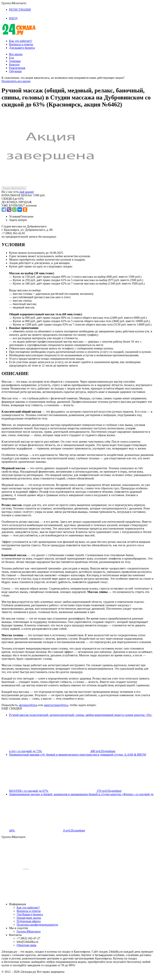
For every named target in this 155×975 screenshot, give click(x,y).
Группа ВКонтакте (29, 931)
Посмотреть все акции (16, 81)
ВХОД (13, 18)
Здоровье (15, 61)
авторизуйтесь (28, 705)
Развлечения (17, 67)
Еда (11, 57)
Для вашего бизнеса (22, 47)
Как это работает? (20, 41)
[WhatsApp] (14, 209)
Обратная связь (26, 945)
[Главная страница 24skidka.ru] (19, 34)
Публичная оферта (29, 921)
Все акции (15, 54)
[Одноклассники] (25, 209)
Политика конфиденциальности (37, 924)
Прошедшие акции (29, 917)
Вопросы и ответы (21, 44)
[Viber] (9, 209)
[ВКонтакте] (19, 209)
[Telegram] (4, 209)
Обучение (15, 71)
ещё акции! (26, 191)
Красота (14, 64)
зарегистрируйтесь (56, 705)
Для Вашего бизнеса (30, 914)
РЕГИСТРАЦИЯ (20, 9)
